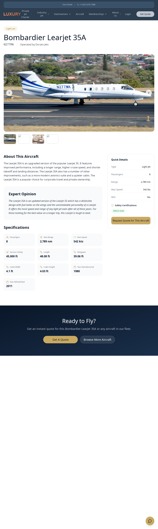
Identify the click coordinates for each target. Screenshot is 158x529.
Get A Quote (60, 339)
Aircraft (80, 14)
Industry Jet (41, 14)
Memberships (96, 14)
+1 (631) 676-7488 (87, 4)
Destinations (61, 14)
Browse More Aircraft (97, 339)
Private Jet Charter (25, 14)
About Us (115, 14)
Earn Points (67, 4)
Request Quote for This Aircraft (131, 220)
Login (128, 14)
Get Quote (145, 14)
